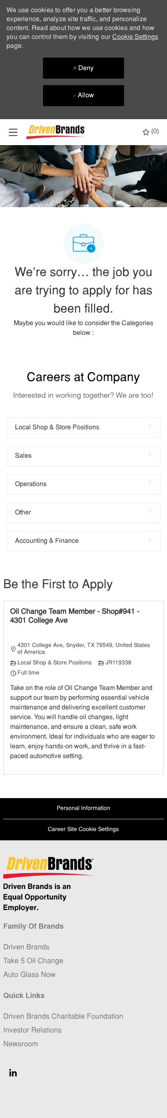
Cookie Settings (135, 37)
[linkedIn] (13, 1072)
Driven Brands (26, 947)
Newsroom (20, 1044)
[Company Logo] (56, 132)
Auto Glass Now (29, 975)
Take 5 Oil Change (33, 961)
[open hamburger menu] (13, 132)
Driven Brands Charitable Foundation (63, 1017)
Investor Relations (32, 1030)
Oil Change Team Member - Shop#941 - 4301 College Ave (74, 616)
